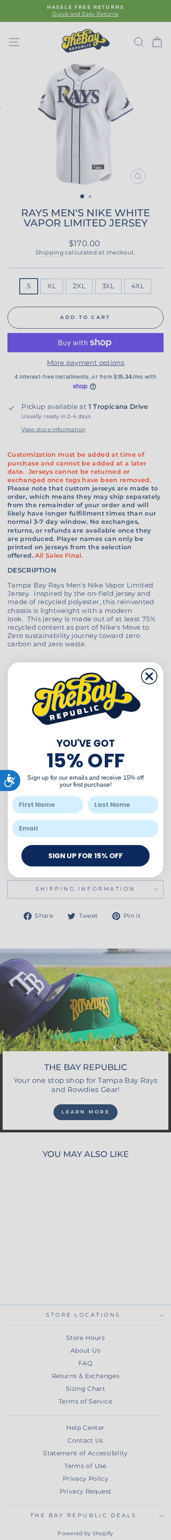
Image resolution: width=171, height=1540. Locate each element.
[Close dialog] (149, 676)
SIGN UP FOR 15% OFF (85, 855)
